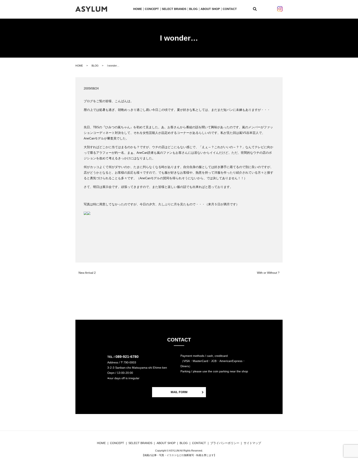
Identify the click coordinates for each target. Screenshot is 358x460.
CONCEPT (152, 9)
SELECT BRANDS (174, 9)
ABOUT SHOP (210, 9)
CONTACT (230, 9)
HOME (137, 9)
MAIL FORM (179, 392)
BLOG (193, 9)
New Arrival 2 (87, 272)
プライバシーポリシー (224, 443)
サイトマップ (252, 443)
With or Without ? (268, 272)
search (257, 9)
